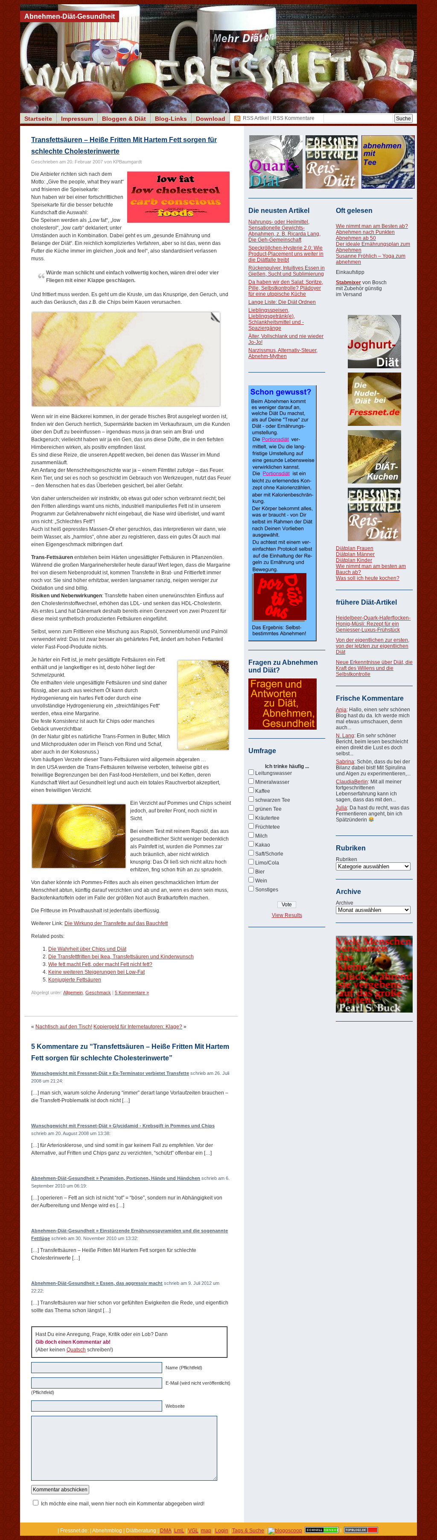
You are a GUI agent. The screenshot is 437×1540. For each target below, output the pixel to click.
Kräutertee (267, 818)
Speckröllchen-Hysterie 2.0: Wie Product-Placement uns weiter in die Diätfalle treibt (285, 254)
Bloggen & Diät (124, 118)
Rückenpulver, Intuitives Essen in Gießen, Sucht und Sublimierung (286, 271)
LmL (179, 1531)
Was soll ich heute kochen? (367, 578)
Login (221, 1531)
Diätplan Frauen (354, 548)
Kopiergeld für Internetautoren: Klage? (137, 1027)
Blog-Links (171, 118)
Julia (341, 808)
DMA (166, 1531)
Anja (341, 710)
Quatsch (76, 1350)
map (206, 1531)
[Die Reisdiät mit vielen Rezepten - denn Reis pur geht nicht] (374, 514)
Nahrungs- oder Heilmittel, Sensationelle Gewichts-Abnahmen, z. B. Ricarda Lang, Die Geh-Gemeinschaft (284, 231)
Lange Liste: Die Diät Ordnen (282, 302)
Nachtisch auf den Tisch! (63, 1027)
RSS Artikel (256, 118)
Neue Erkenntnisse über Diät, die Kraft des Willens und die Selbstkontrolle (374, 668)
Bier (260, 872)
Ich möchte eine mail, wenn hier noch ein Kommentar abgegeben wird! (122, 1504)
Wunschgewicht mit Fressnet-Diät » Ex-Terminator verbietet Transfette (110, 1073)
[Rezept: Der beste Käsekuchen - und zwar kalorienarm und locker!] (374, 456)
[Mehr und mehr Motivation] (374, 1011)
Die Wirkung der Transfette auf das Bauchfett (116, 923)
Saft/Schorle (269, 854)
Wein (261, 881)
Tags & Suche (248, 1531)
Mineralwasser (272, 782)
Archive (344, 903)
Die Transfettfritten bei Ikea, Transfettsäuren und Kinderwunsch (121, 957)
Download (210, 118)
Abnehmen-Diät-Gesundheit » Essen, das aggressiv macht (97, 1283)
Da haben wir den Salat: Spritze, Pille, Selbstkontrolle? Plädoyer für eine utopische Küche (285, 288)
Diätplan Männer (355, 554)
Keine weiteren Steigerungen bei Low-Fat (96, 972)
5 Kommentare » (132, 992)
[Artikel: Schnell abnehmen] (322, 1531)
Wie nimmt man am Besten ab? (372, 226)
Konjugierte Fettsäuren (74, 980)
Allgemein (73, 992)
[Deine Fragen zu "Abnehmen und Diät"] (282, 728)
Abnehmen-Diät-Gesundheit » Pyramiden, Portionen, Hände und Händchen (115, 1178)
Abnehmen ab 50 (356, 238)
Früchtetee (267, 827)
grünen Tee (268, 809)
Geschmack (98, 992)
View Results (287, 915)
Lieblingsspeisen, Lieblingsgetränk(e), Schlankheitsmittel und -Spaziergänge (276, 319)
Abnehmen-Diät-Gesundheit (69, 16)
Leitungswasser (273, 773)
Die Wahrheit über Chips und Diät (87, 949)
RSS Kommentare (294, 118)
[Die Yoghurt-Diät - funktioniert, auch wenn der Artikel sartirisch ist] (374, 341)
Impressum (77, 118)
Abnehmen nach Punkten (365, 232)
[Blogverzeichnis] (285, 1531)
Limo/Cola (267, 863)
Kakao (262, 845)
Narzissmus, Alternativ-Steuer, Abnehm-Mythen (283, 353)
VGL (193, 1531)
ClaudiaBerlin (352, 782)
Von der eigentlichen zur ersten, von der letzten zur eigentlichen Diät (372, 646)
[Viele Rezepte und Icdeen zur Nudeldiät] (374, 399)
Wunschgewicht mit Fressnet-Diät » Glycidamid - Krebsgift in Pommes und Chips (123, 1125)
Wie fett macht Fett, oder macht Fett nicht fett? (100, 964)
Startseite (38, 118)
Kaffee (262, 791)
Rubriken (346, 859)
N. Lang (345, 736)
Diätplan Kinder (354, 560)
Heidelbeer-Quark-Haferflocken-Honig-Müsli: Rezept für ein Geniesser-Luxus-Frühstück (373, 624)
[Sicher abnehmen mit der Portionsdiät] (282, 640)
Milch (261, 836)
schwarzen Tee (272, 800)
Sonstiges (266, 890)
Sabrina (345, 762)
